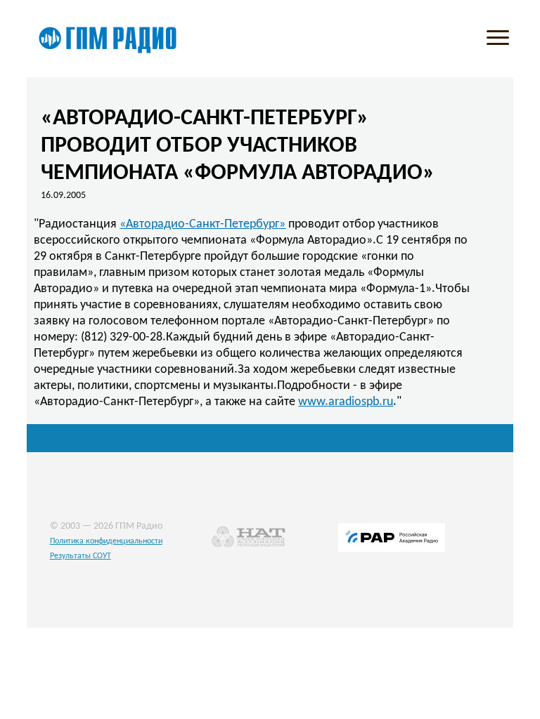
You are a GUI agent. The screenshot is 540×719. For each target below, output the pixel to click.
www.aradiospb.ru (345, 402)
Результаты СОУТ (80, 556)
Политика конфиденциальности (106, 541)
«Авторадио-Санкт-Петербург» (202, 224)
